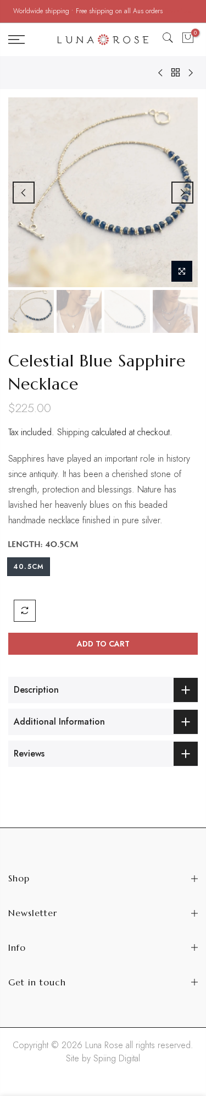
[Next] (182, 193)
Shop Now (179, 11)
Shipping (73, 432)
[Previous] (24, 193)
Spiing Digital (116, 1058)
